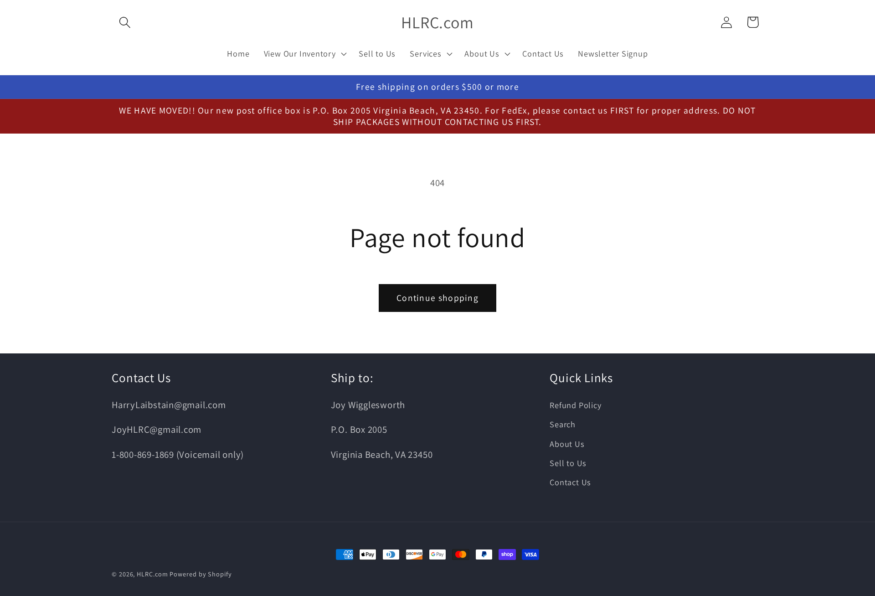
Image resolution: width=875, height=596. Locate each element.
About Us (567, 443)
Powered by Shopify (201, 574)
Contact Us (570, 482)
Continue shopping (437, 298)
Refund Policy (575, 404)
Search (563, 424)
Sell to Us (568, 462)
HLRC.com (152, 574)
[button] (125, 22)
